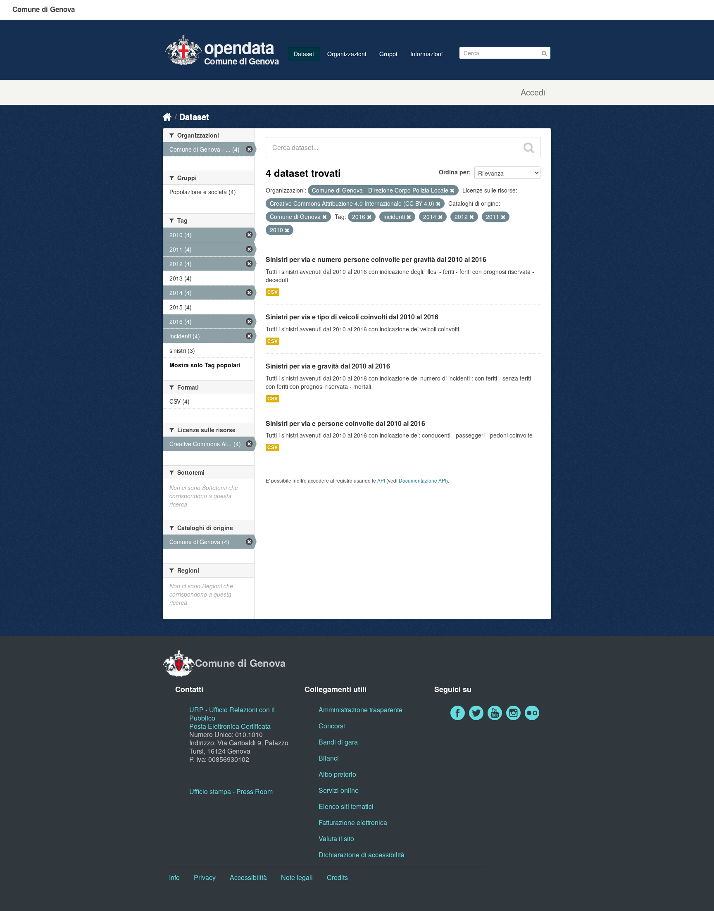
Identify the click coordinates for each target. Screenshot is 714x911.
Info (174, 877)
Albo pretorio (337, 774)
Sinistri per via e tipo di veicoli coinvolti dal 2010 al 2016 (352, 316)
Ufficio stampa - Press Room (231, 791)
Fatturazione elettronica (353, 822)
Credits (337, 877)
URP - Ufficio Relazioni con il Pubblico (232, 714)
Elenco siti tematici (346, 806)
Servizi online (339, 790)
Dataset (304, 54)
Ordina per (454, 172)
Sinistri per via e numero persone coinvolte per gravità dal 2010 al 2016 (376, 259)
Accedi (533, 92)
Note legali (297, 877)
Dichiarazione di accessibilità (362, 854)
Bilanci (329, 758)
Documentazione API (422, 480)
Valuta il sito (336, 838)
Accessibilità (248, 877)
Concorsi (332, 725)
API (381, 480)
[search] (529, 147)
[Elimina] (452, 190)
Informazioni (426, 54)
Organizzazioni (346, 54)
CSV (272, 291)
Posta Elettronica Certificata (230, 726)
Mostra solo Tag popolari (204, 365)
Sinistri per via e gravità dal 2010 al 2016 (328, 366)
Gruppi (388, 54)
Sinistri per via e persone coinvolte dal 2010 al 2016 (345, 423)
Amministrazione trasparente (360, 709)
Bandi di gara (338, 742)
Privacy (205, 877)
